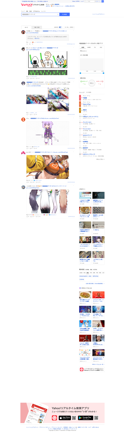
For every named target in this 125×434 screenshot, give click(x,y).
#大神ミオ (64, 31)
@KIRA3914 (40, 42)
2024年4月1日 (71, 216)
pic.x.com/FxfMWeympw (32, 49)
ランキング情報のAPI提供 (54, 429)
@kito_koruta (38, 180)
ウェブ (23, 11)
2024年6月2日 (71, 78)
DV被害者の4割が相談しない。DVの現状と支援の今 (35, 1)
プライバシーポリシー (44, 427)
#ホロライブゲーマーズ (60, 186)
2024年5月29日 (71, 114)
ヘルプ (82, 1)
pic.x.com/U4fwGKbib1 (32, 32)
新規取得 (57, 4)
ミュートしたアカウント (98, 14)
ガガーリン (98, 1)
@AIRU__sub (33, 112)
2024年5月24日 (71, 182)
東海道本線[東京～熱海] (85, 276)
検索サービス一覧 (82, 427)
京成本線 (82, 279)
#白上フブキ (57, 31)
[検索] (103, 1)
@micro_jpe (36, 146)
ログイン (48, 6)
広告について (72, 427)
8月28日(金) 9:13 (71, 44)
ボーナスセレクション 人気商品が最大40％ (64, 6)
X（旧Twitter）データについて (69, 429)
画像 (27, 11)
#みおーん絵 (36, 48)
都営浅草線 (95, 276)
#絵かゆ (44, 118)
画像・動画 (36, 27)
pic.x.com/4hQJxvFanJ (53, 118)
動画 (31, 11)
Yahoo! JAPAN (75, 1)
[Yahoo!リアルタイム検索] (32, 4)
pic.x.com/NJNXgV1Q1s (32, 187)
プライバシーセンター (56, 427)
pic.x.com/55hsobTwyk (62, 152)
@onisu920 (34, 76)
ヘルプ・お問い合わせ (93, 427)
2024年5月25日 (71, 148)
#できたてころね (50, 152)
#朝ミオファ (43, 48)
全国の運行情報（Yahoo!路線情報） (95, 283)
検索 (65, 14)
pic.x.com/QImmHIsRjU (34, 85)
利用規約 (66, 427)
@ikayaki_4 (53, 214)
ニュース (43, 11)
